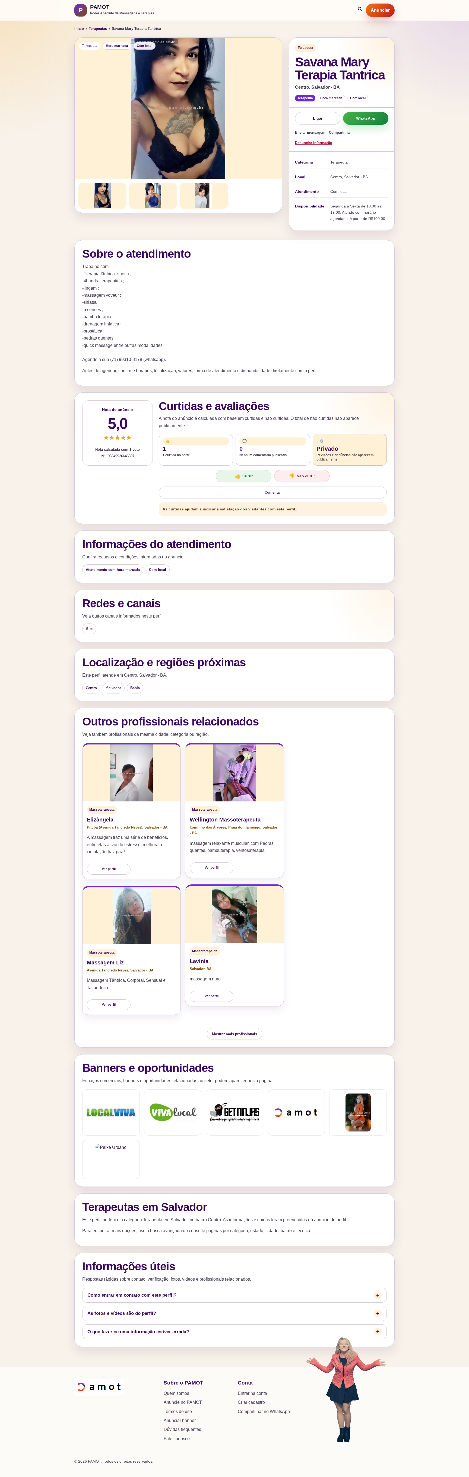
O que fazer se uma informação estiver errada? (138, 1331)
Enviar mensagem (310, 132)
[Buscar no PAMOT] (360, 10)
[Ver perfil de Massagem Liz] (131, 915)
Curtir (244, 476)
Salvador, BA (200, 969)
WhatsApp (365, 118)
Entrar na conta (252, 1393)
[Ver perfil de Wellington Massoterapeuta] (234, 772)
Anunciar (380, 10)
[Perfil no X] (358, 1112)
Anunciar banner (180, 1420)
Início (79, 29)
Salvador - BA (155, 827)
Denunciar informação (313, 143)
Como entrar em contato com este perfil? (131, 1295)
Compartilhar (340, 132)
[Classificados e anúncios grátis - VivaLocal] (173, 1112)
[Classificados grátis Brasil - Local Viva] (111, 1112)
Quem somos (176, 1393)
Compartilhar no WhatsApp (264, 1411)
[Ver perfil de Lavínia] (234, 914)
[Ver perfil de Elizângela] (131, 772)
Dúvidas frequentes (182, 1429)
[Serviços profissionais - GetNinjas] (234, 1112)
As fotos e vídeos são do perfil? (121, 1313)
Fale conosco (177, 1438)
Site (89, 629)
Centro (91, 688)
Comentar (273, 492)
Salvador (113, 688)
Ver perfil (109, 869)
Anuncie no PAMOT (183, 1402)
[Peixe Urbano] (111, 1159)
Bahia (135, 688)
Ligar (317, 118)
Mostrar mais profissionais (234, 1034)
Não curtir (302, 476)
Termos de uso (178, 1411)
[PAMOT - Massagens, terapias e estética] (296, 1112)
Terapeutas (98, 29)
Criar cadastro (251, 1402)
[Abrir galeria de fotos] (178, 108)
